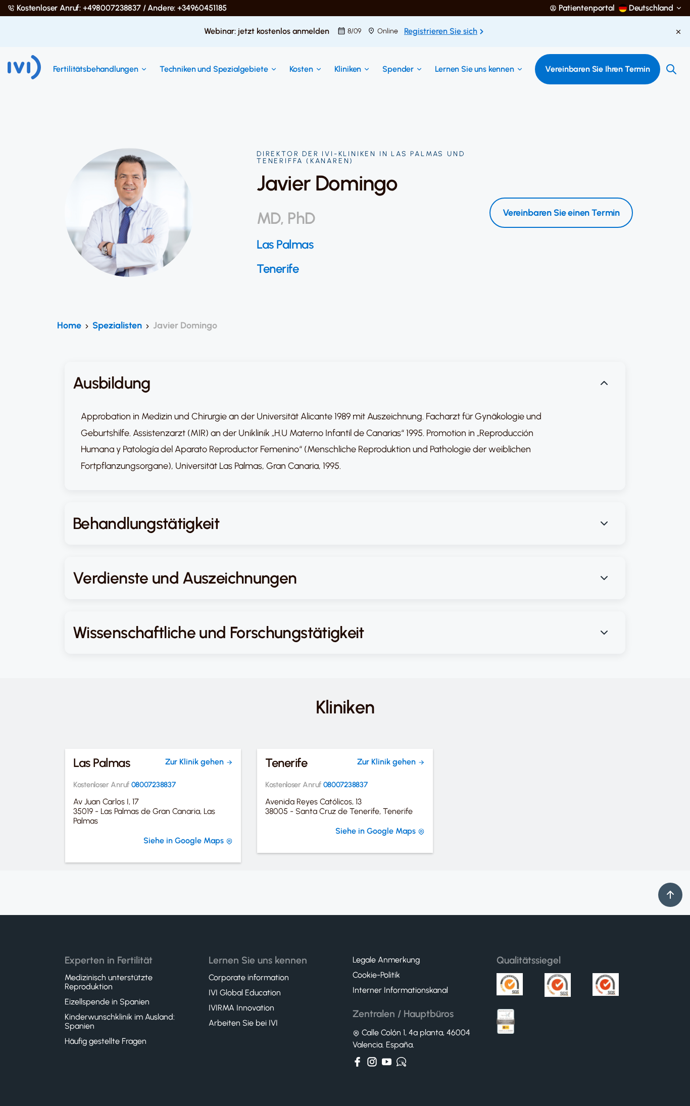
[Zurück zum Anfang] (670, 895)
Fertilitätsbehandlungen (95, 69)
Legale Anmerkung (386, 960)
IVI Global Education (245, 992)
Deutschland (651, 8)
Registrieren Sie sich (440, 31)
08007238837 (153, 785)
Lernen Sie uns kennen (474, 69)
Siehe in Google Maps (184, 840)
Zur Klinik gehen (195, 761)
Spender (398, 69)
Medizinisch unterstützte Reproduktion (109, 982)
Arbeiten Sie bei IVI (243, 1023)
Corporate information (249, 977)
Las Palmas (285, 244)
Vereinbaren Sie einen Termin (561, 212)
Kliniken (348, 69)
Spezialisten (117, 325)
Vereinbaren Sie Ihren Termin (597, 69)
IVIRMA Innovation (241, 1008)
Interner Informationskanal (400, 990)
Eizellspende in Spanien (107, 1001)
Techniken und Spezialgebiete (214, 69)
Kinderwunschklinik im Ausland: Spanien (120, 1022)
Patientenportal (587, 8)
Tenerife (278, 269)
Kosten (301, 69)
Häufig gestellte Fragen (105, 1041)
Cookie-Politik (376, 975)
